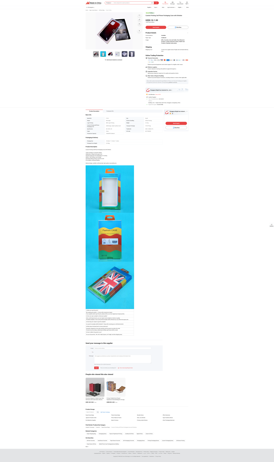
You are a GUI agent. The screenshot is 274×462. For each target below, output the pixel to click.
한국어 (148, 453)
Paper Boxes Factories (115, 440)
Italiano (129, 453)
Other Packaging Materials (168, 420)
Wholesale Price (139, 451)
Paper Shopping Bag (91, 433)
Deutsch (134, 453)
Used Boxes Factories (102, 440)
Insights (173, 451)
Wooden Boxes (140, 415)
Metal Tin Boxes (114, 420)
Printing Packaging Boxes (153, 440)
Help (163, 7)
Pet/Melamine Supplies (91, 420)
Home (87, 10)
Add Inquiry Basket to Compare (114, 59)
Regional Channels (153, 451)
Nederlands (139, 453)
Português (113, 453)
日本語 (152, 453)
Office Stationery (166, 415)
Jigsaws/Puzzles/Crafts (91, 417)
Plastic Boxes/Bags (115, 415)
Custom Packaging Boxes (167, 440)
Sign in (186, 3)
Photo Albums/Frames (116, 417)
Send (96, 367)
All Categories (91, 7)
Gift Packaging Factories (128, 440)
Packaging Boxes (102, 433)
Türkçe (165, 453)
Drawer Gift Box (149, 433)
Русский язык (124, 453)
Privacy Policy (158, 456)
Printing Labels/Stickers (142, 420)
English (103, 453)
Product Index (161, 451)
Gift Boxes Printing (180, 440)
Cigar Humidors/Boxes (168, 417)
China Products (109, 451)
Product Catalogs (106, 412)
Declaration (152, 456)
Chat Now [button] (178, 27)
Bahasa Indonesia (176, 453)
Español (108, 453)
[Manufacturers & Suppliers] (93, 2)
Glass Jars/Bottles (141, 417)
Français (118, 453)
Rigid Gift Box (140, 433)
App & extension (171, 7)
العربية (144, 453)
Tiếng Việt (170, 453)
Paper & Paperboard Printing (115, 433)
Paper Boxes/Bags (90, 415)
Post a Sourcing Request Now (125, 367)
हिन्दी (156, 453)
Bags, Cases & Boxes (93, 10)
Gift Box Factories (91, 440)
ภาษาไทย (160, 453)
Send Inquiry (156, 27)
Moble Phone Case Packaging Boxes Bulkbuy (109, 444)
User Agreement (145, 456)
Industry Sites (146, 451)
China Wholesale (131, 451)
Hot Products (102, 451)
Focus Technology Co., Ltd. (127, 456)
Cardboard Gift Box (129, 433)
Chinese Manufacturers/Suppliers (120, 451)
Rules (187, 7)
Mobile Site (168, 451)
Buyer (155, 7)
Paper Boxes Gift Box (91, 444)
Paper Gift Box (108, 10)
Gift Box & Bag (101, 10)
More (87, 446)
